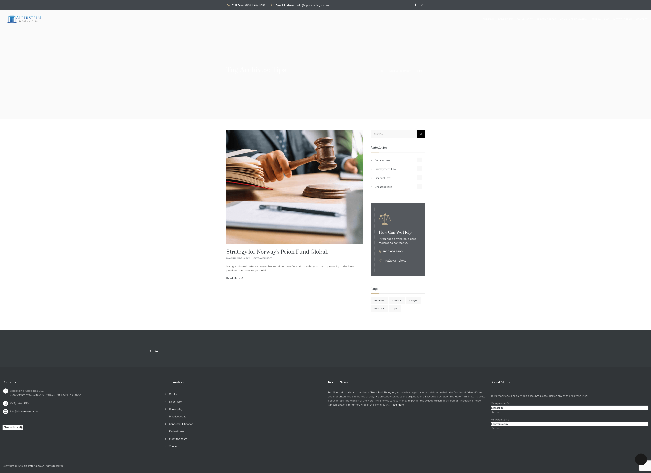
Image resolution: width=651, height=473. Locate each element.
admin (232, 258)
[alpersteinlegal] (23, 19)
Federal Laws (600, 19)
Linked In (497, 407)
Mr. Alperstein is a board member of (349, 392)
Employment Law (385, 169)
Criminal (396, 300)
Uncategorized (383, 186)
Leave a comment (262, 258)
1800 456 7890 (393, 251)
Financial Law (382, 178)
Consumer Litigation (574, 19)
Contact (642, 19)
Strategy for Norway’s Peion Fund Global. (277, 252)
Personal (379, 308)
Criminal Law (382, 160)
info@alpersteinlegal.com (25, 411)
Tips (394, 308)
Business (379, 300)
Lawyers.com (499, 424)
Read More (233, 278)
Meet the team (622, 19)
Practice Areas (546, 19)
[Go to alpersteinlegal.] (382, 70)
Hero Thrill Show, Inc (383, 392)
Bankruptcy (524, 19)
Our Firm (488, 19)
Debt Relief (505, 19)
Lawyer (413, 300)
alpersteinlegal (32, 465)
